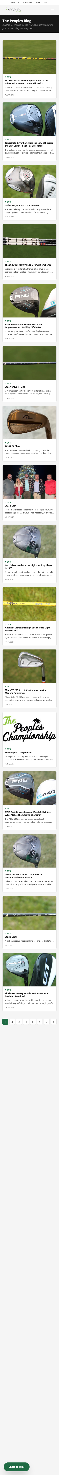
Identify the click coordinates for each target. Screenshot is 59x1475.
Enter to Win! (17, 1467)
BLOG (38, 2)
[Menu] (52, 10)
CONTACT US (14, 2)
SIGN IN (46, 2)
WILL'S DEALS (27, 2)
